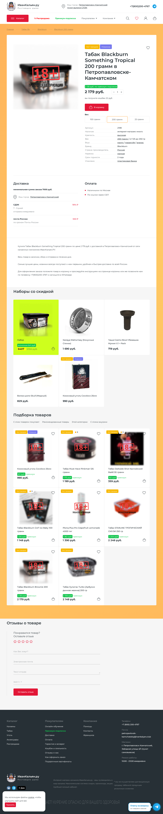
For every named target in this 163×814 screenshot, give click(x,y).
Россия (121, 150)
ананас (140, 142)
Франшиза (88, 735)
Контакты (88, 731)
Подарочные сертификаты (58, 761)
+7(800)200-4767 (39, 275)
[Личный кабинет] (145, 18)
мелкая (121, 153)
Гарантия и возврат (55, 744)
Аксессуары (12, 739)
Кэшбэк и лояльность (55, 748)
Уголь (9, 735)
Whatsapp (67, 275)
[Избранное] (136, 18)
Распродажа (13, 744)
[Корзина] (154, 18)
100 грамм (95, 119)
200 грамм (122, 139)
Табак (10, 731)
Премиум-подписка (55, 731)
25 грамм (139, 119)
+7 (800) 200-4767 (130, 724)
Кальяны (11, 726)
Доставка (49, 735)
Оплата (48, 739)
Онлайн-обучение (54, 726)
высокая (121, 135)
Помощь (87, 726)
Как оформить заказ (55, 757)
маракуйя (130, 142)
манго (120, 142)
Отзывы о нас (52, 753)
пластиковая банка (127, 161)
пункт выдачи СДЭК (77, 7)
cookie (31, 797)
